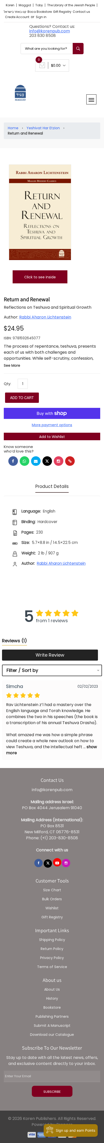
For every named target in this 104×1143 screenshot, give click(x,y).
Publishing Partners (52, 1016)
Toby (39, 5)
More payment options (52, 424)
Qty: (7, 383)
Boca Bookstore (40, 12)
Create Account (17, 17)
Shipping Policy (52, 939)
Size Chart (52, 890)
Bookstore (52, 1007)
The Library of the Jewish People (71, 5)
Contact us (81, 12)
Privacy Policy (52, 957)
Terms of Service (52, 966)
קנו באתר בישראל (15, 12)
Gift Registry (62, 12)
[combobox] (52, 48)
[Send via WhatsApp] (24, 461)
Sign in (41, 17)
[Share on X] (47, 461)
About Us (52, 989)
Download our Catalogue (52, 1034)
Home (13, 128)
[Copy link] (70, 461)
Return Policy (52, 948)
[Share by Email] (36, 461)
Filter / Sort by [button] (22, 670)
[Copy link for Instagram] (58, 461)
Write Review (50, 655)
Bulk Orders (52, 899)
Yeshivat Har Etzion (43, 128)
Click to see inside (40, 277)
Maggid (25, 5)
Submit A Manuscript (52, 1025)
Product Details (52, 486)
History (52, 998)
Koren (10, 5)
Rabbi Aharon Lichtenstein (45, 317)
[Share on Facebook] (13, 461)
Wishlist (52, 908)
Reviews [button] (14, 641)
